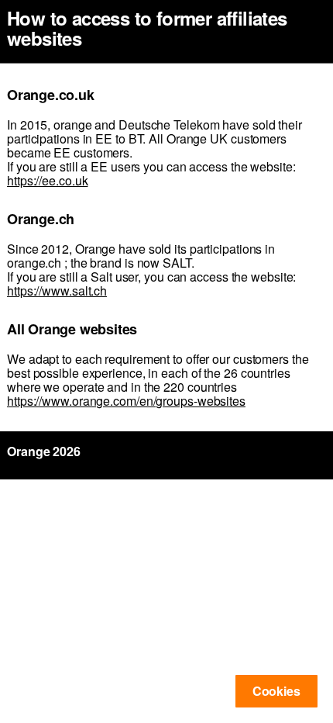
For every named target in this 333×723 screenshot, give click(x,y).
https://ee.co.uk (47, 180)
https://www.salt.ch (57, 290)
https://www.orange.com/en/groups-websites (126, 401)
